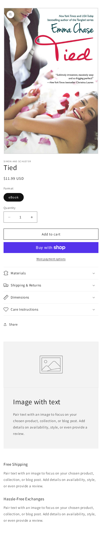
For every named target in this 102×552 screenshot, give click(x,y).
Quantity (9, 208)
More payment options (51, 259)
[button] (51, 273)
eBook (14, 197)
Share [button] (13, 324)
